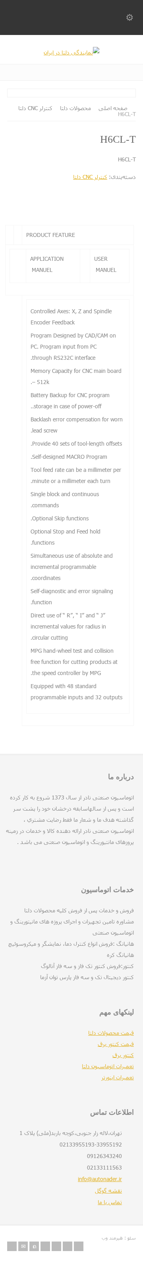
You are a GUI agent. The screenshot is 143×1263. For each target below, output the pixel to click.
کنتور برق (123, 1055)
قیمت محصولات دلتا (111, 1032)
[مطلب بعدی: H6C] (99, 205)
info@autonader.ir (100, 1179)
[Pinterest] (67, 1246)
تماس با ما (110, 1202)
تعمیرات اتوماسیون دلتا (108, 1066)
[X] (34, 1246)
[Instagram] (78, 1246)
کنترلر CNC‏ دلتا (90, 176)
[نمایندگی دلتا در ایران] (71, 52)
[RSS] (12, 1246)
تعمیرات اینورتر (117, 1077)
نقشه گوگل (108, 1190)
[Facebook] (45, 1246)
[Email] (23, 1246)
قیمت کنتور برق (116, 1043)
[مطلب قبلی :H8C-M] (43, 205)
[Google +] (56, 1246)
